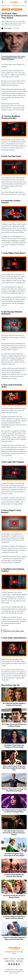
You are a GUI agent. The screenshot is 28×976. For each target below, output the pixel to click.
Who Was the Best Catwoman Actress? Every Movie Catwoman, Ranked (14, 832)
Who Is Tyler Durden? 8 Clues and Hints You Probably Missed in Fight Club (14, 768)
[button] (2, 2)
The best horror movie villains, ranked (13, 631)
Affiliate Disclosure (10, 961)
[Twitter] (11, 964)
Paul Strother (8, 28)
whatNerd (3, 5)
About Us (6, 958)
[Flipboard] (19, 964)
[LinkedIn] (16, 964)
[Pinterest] (14, 964)
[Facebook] (9, 964)
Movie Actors (6, 9)
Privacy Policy (20, 958)
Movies (8, 5)
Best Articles (19, 961)
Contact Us (13, 958)
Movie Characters (16, 9)
